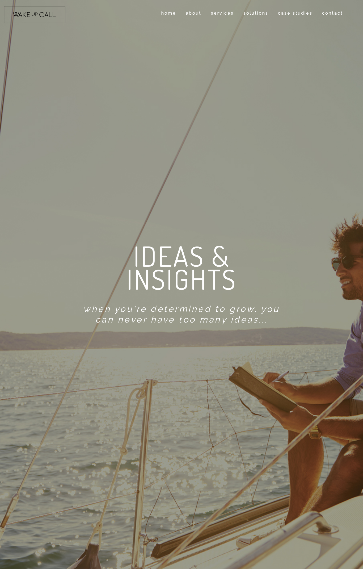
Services (222, 13)
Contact (332, 13)
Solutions (255, 13)
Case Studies (295, 13)
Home (168, 13)
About (193, 13)
